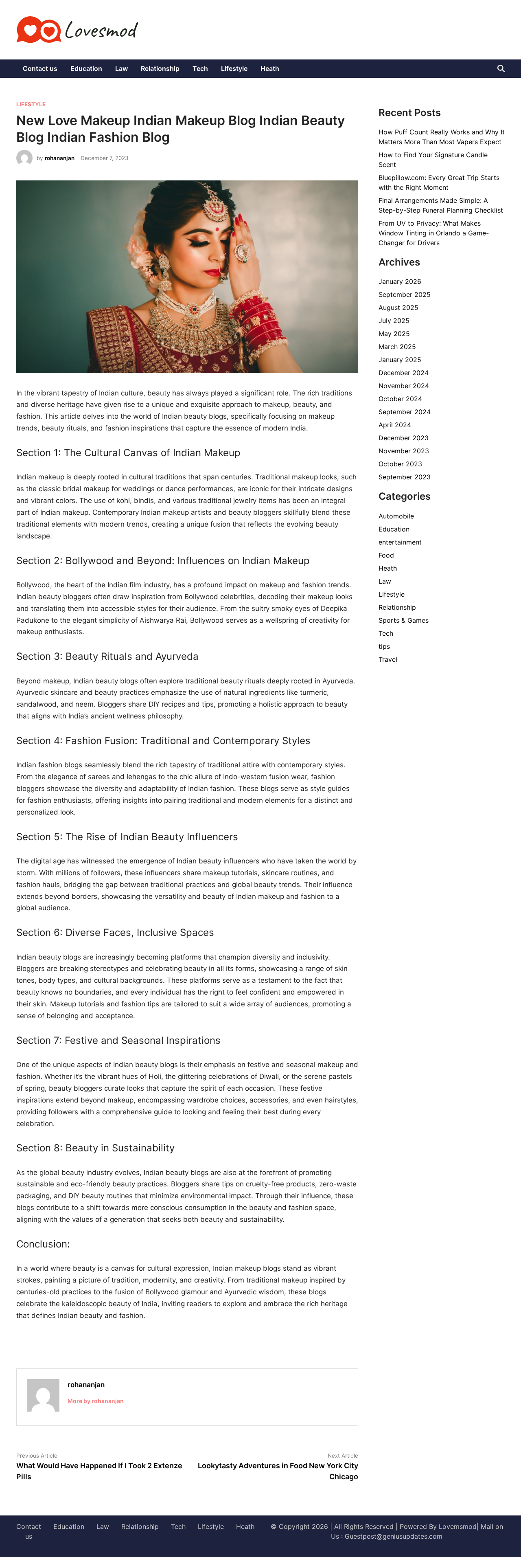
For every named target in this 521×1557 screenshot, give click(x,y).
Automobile (396, 516)
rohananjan (59, 158)
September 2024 (405, 412)
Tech (200, 68)
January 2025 (400, 360)
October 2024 (400, 399)
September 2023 (405, 477)
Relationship (160, 68)
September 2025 (405, 294)
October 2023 (400, 464)
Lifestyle (234, 68)
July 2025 (394, 320)
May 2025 (394, 333)
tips (384, 646)
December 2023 (404, 438)
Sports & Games (404, 620)
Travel (388, 659)
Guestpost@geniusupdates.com (393, 1536)
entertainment (400, 542)
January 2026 (400, 281)
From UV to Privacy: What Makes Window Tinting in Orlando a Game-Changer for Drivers (434, 233)
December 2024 (404, 373)
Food (386, 555)
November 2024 (404, 386)
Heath (269, 68)
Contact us (40, 68)
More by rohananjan (96, 1400)
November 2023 (404, 451)
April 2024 (395, 425)
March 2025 (397, 347)
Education (86, 68)
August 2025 (398, 307)
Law (121, 68)
